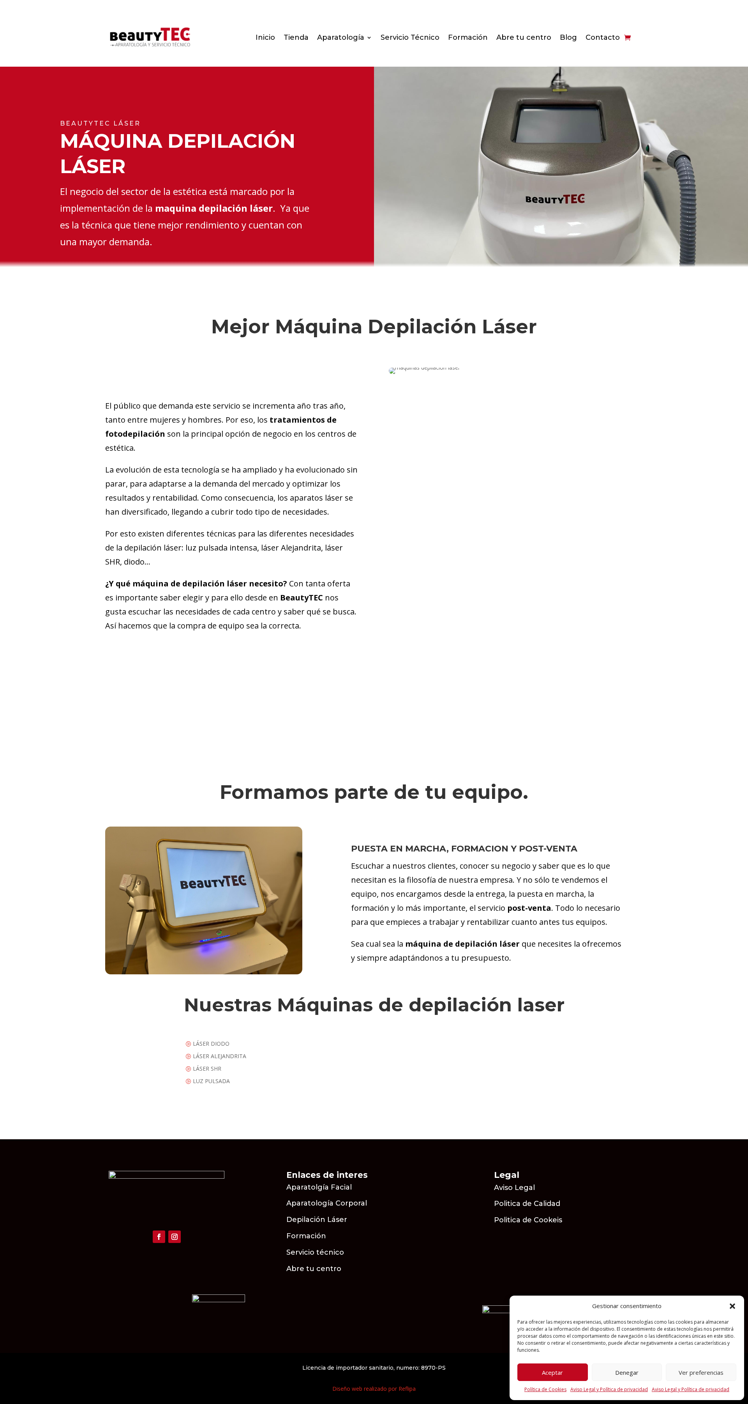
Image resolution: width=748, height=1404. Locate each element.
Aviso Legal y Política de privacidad (609, 1389)
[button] (732, 1306)
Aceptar (552, 1372)
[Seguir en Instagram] (174, 1236)
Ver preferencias (701, 1372)
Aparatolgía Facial (319, 1187)
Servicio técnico (315, 1252)
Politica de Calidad (527, 1203)
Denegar (627, 1372)
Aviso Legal (515, 1187)
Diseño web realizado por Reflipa (374, 1388)
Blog (568, 38)
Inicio (265, 38)
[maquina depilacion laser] (203, 972)
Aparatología (340, 38)
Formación (468, 38)
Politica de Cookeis (528, 1220)
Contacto (603, 38)
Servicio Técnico (410, 38)
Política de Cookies (545, 1389)
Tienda (296, 38)
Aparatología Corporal (326, 1203)
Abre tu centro (523, 38)
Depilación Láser (316, 1219)
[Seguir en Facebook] (159, 1236)
